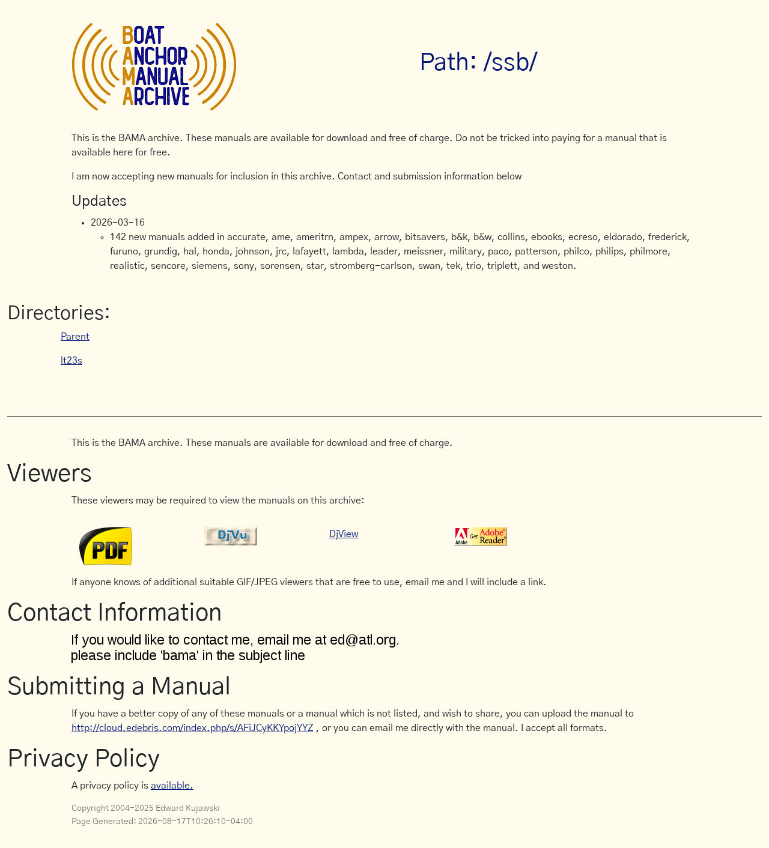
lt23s (71, 360)
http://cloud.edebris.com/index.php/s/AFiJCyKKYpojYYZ (192, 728)
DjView (343, 534)
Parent (75, 336)
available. (172, 785)
